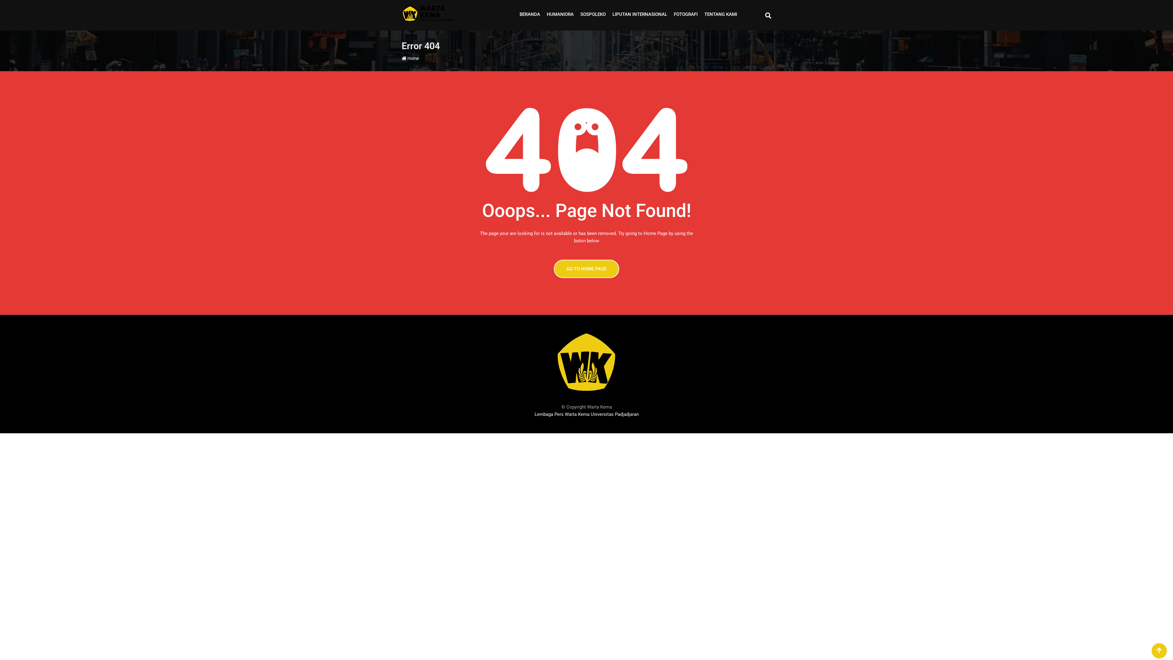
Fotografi (686, 14)
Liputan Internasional (639, 14)
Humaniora (560, 14)
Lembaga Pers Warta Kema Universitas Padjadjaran (587, 414)
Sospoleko (593, 14)
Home (413, 58)
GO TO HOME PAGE (586, 269)
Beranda (530, 14)
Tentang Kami (720, 14)
